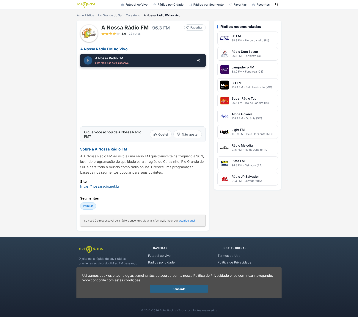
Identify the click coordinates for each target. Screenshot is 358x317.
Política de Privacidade (234, 262)
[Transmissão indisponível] (88, 60)
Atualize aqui (187, 220)
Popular (88, 205)
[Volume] (198, 60)
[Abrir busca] (276, 5)
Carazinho (133, 15)
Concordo (179, 289)
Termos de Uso (229, 256)
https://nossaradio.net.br (100, 186)
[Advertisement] (111, 96)
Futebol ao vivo (159, 256)
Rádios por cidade (161, 262)
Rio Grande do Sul (110, 15)
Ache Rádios (85, 15)
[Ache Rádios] (86, 5)
